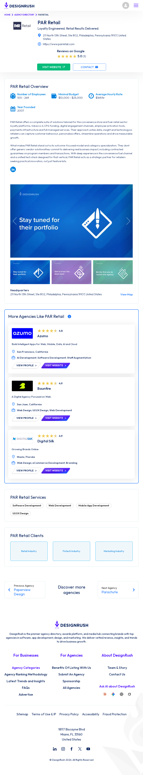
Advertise (26, 694)
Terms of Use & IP (44, 714)
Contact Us (117, 674)
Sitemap (22, 714)
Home (7, 14)
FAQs (26, 688)
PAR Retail (49, 22)
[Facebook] (71, 749)
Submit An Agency (71, 674)
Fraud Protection (115, 714)
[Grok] (129, 694)
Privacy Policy (69, 714)
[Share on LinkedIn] (13, 169)
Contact (87, 67)
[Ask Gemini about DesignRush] (113, 694)
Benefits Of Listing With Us (71, 668)
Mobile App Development (93, 505)
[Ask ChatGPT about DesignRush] (121, 694)
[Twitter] (80, 749)
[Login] (125, 5)
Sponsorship (71, 681)
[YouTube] (88, 749)
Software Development (27, 505)
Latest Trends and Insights (26, 681)
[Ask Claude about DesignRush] (105, 694)
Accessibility (90, 714)
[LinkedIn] (55, 749)
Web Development (59, 505)
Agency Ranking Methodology (25, 674)
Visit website (51, 67)
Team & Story (117, 668)
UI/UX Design (20, 513)
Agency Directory (24, 14)
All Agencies (71, 688)
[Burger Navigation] (136, 5)
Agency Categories (26, 668)
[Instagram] (63, 749)
